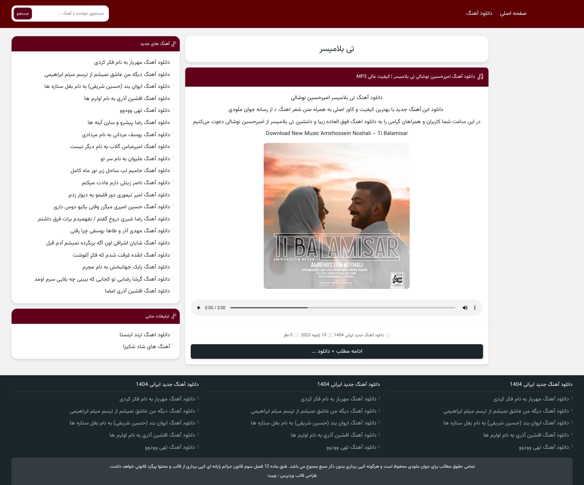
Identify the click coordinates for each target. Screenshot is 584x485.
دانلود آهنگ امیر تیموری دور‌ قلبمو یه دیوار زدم (119, 195)
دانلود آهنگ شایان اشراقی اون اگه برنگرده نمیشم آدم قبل (108, 243)
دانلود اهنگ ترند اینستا (145, 335)
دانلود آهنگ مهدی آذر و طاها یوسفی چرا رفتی (120, 231)
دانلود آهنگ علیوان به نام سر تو (135, 159)
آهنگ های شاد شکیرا (146, 347)
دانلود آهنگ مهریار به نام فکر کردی (132, 62)
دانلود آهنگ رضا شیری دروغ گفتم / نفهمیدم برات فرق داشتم (104, 219)
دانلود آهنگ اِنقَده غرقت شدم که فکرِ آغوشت (121, 255)
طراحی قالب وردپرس (298, 475)
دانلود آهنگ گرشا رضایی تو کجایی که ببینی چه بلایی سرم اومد (102, 279)
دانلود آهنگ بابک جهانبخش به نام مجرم (126, 267)
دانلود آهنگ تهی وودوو (145, 110)
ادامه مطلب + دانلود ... (336, 351)
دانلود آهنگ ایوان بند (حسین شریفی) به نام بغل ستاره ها (107, 86)
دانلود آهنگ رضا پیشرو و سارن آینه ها (129, 123)
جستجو (23, 13)
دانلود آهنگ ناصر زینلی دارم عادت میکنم (126, 183)
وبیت (271, 475)
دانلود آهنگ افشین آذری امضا (137, 291)
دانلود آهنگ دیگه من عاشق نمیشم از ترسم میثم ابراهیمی (107, 75)
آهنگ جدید (408, 110)
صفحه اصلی (513, 13)
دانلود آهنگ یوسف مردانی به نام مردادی (126, 135)
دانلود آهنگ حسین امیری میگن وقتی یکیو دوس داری (112, 207)
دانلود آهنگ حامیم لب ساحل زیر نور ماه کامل (120, 171)
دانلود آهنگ (479, 13)
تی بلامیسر (336, 49)
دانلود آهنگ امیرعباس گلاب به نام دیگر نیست (120, 147)
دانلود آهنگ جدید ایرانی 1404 (359, 335)
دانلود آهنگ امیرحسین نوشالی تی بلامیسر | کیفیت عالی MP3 (415, 77)
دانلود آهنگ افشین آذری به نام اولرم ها (127, 99)
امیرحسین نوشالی (310, 98)
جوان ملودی (241, 110)
